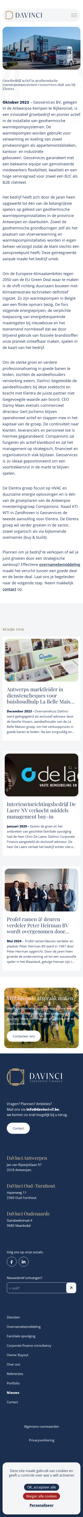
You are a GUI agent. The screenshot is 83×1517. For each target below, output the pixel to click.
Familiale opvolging (21, 1336)
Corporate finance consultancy (29, 1345)
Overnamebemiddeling (24, 1326)
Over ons (13, 1364)
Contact (18, 1128)
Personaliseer (42, 1505)
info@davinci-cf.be (42, 1109)
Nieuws (13, 1392)
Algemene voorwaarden (41, 1426)
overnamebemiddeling (59, 564)
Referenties (15, 1374)
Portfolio (13, 1383)
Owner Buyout (17, 1355)
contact (9, 589)
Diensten (13, 1317)
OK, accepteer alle (41, 1487)
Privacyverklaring (41, 1440)
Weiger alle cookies (41, 1496)
